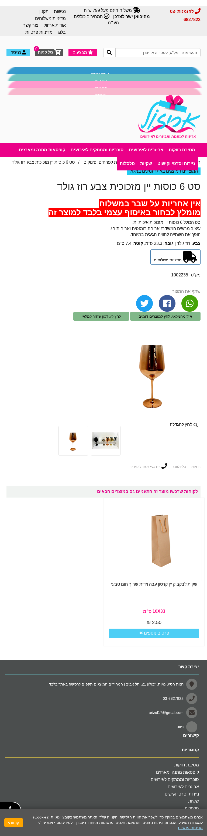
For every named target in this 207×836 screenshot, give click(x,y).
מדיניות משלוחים (50, 18)
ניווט (180, 726)
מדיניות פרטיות (39, 32)
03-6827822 (173, 698)
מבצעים (80, 52)
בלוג (62, 32)
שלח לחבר (179, 466)
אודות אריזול (55, 25)
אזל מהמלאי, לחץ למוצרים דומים (165, 316)
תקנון (44, 11)
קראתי (13, 822)
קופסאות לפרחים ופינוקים (107, 162)
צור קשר (30, 25)
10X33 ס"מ (154, 611)
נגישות (60, 11)
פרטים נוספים (156, 633)
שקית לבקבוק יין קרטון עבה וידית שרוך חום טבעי (154, 584)
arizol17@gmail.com (166, 712)
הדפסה (196, 466)
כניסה (16, 52)
